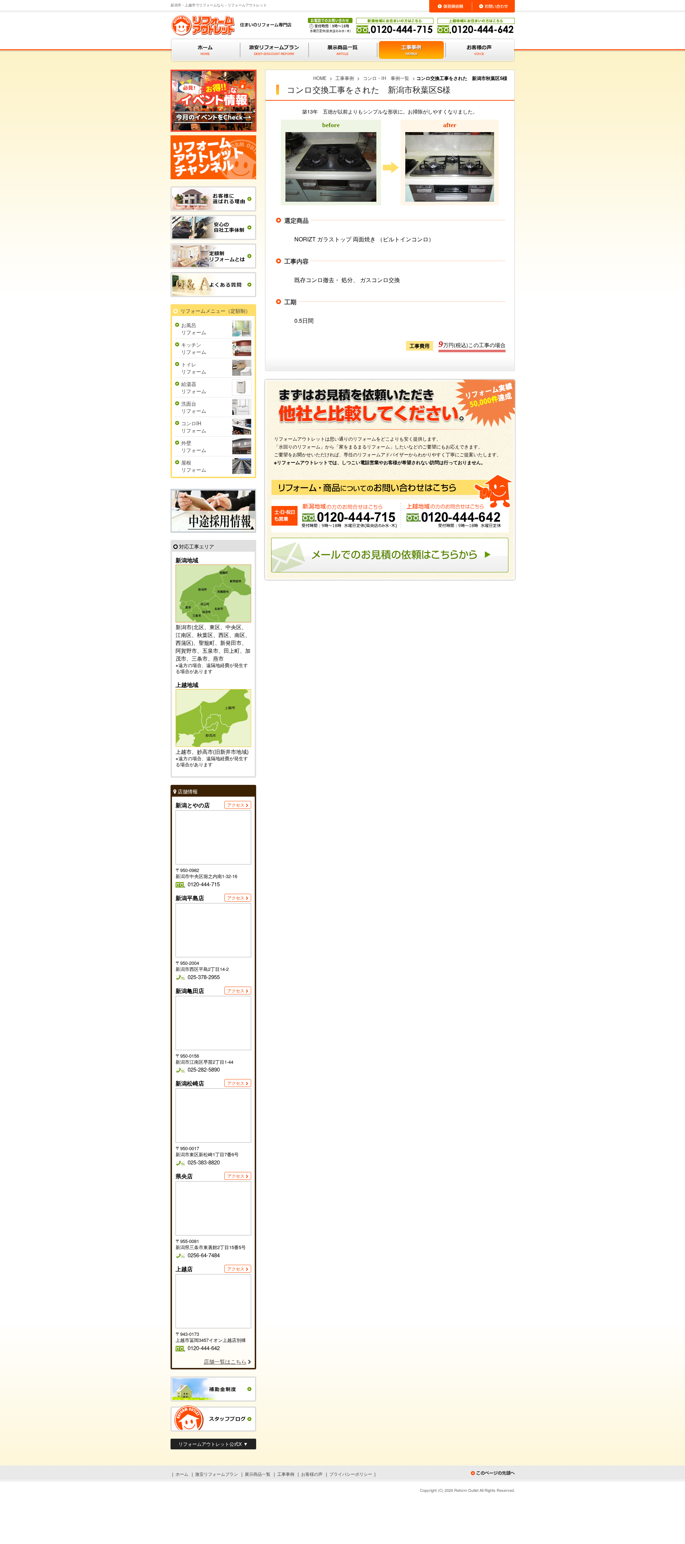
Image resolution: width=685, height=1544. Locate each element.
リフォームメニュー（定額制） (215, 310)
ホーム (182, 1474)
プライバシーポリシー (350, 1474)
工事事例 (285, 1474)
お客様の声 (312, 1474)
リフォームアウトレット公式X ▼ (213, 1443)
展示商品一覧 (257, 1474)
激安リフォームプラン (216, 1474)
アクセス (235, 805)
